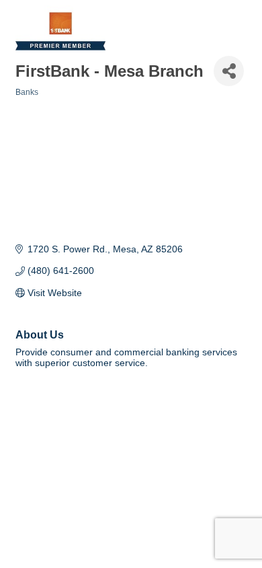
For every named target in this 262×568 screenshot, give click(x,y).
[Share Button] (229, 71)
